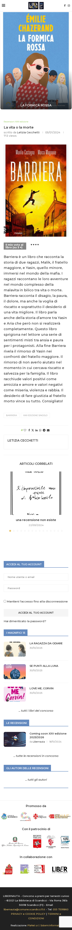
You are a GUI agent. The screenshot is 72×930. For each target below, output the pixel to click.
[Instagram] (69, 5)
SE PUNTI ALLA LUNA (44, 666)
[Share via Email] (48, 430)
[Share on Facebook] (29, 430)
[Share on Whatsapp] (40, 430)
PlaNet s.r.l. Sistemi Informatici (44, 925)
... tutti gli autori (36, 779)
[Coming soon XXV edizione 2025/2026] (15, 739)
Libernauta (39, 741)
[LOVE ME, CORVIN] (15, 694)
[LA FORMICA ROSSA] (36, 60)
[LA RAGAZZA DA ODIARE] (15, 649)
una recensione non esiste (36, 520)
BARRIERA (11, 415)
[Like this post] (25, 430)
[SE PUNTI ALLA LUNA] (15, 671)
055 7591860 (60, 909)
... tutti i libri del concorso (36, 710)
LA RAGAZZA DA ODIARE (46, 643)
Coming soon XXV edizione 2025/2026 (48, 735)
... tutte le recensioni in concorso (36, 756)
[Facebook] (65, 5)
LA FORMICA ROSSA (36, 105)
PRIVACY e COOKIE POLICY (28, 913)
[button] (5, 60)
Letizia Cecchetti (28, 132)
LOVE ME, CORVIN (42, 688)
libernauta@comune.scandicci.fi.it (24, 909)
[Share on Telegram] (44, 430)
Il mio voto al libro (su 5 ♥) (14, 246)
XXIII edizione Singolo (35, 415)
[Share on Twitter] (32, 430)
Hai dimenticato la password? (25, 621)
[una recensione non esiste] (36, 493)
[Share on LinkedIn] (36, 430)
